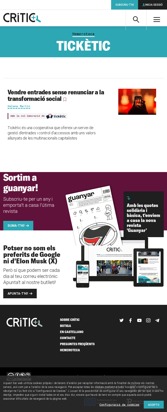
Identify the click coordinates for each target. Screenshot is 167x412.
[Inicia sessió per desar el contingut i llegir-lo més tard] (65, 99)
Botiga (65, 326)
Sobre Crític (70, 320)
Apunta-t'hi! (18, 293)
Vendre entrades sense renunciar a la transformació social (56, 95)
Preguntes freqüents (77, 344)
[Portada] (22, 18)
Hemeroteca (83, 33)
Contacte (67, 338)
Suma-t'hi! (16, 225)
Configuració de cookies (119, 404)
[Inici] (25, 323)
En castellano (72, 332)
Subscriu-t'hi (124, 4)
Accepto (153, 404)
